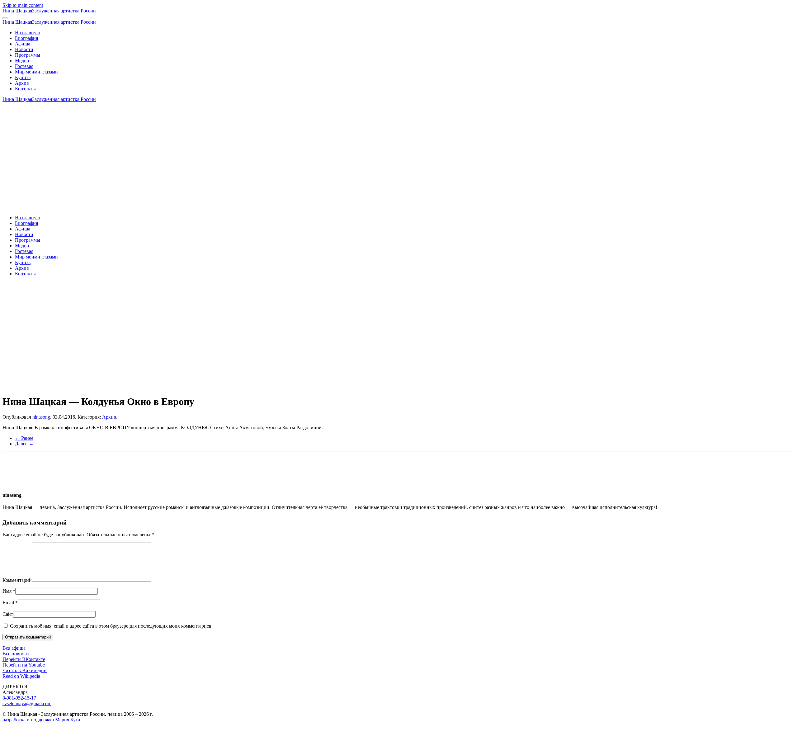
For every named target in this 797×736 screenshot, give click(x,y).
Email (10, 602)
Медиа (22, 60)
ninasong (41, 417)
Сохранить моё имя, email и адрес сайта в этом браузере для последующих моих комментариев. (111, 626)
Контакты (25, 88)
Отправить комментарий (28, 637)
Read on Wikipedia (21, 676)
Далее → (24, 443)
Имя (8, 591)
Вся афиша (14, 648)
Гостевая (24, 66)
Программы (27, 55)
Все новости (15, 653)
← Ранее (24, 438)
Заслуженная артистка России (49, 10)
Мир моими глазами (36, 71)
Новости (24, 49)
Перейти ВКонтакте (23, 659)
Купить (23, 77)
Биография (26, 38)
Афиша (22, 43)
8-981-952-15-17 (19, 697)
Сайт (7, 614)
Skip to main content (22, 5)
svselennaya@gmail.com (26, 703)
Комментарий (17, 580)
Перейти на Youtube (23, 664)
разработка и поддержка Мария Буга (41, 719)
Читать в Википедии (24, 670)
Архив (22, 83)
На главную (27, 32)
